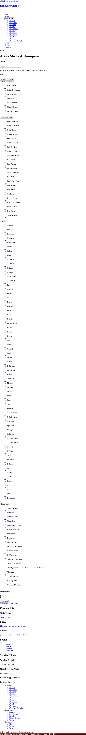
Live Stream (13, 714)
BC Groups (13, 700)
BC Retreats (13, 706)
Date (3, 79)
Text (10, 79)
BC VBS (12, 704)
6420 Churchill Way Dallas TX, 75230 (15, 635)
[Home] (9, 603)
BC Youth (12, 692)
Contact (11, 726)
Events (11, 728)
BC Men (12, 688)
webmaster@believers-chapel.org (14, 626)
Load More (4, 601)
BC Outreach (13, 696)
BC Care (12, 698)
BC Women (13, 690)
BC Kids (12, 694)
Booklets (12, 720)
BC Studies (13, 702)
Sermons (12, 712)
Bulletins (12, 716)
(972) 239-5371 (7, 618)
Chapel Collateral (15, 718)
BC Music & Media (16, 708)
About (11, 724)
